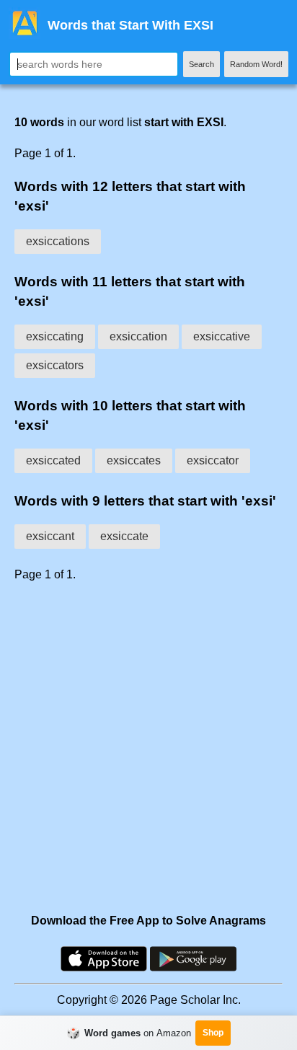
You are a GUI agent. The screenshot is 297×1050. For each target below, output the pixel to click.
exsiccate (124, 536)
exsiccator (213, 460)
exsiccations (57, 241)
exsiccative (221, 336)
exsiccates (134, 460)
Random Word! (256, 64)
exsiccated (53, 460)
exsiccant (50, 536)
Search (201, 64)
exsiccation (138, 336)
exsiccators (55, 365)
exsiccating (55, 336)
